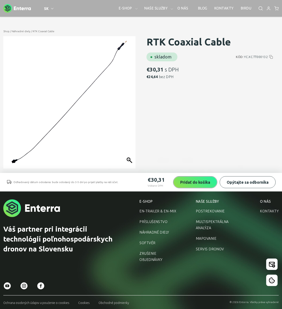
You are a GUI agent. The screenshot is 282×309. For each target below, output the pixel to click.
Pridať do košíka (195, 182)
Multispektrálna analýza (212, 225)
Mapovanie (206, 238)
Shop (6, 31)
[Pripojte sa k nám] (272, 264)
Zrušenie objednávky (151, 256)
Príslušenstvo (153, 222)
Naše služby (207, 201)
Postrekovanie (210, 211)
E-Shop (145, 201)
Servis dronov (210, 249)
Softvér (147, 243)
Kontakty (269, 211)
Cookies (84, 303)
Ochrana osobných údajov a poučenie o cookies (36, 303)
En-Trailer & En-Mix (157, 211)
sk (46, 9)
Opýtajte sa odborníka (248, 182)
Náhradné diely (21, 31)
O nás (265, 201)
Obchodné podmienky (113, 303)
